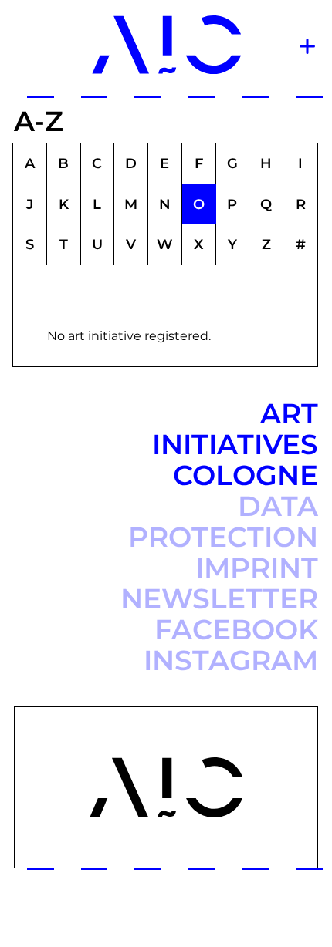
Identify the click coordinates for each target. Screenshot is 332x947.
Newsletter (219, 598)
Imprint (256, 568)
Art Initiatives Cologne (235, 444)
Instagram (231, 660)
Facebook (236, 629)
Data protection (223, 521)
